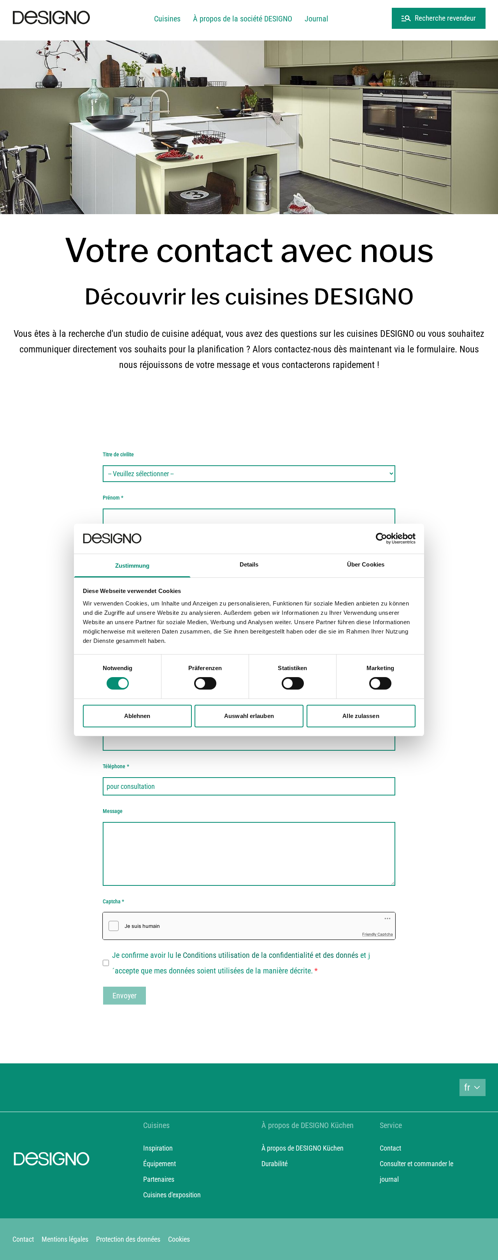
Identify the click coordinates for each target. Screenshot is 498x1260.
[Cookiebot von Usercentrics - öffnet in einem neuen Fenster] (381, 538)
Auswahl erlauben (249, 716)
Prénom (113, 497)
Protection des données (128, 1239)
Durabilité (274, 1164)
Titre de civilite (118, 454)
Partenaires (158, 1179)
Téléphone (116, 766)
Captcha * (113, 901)
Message (113, 811)
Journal (316, 18)
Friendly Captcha (377, 934)
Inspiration (158, 1148)
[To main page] (51, 18)
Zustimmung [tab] (132, 565)
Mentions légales (65, 1239)
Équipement (159, 1164)
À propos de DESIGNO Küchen (302, 1148)
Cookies (179, 1239)
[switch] (205, 683)
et (270, 955)
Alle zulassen (360, 716)
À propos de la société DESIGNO (242, 18)
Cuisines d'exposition (172, 1195)
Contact (390, 1148)
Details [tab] (249, 564)
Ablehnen (137, 716)
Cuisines (167, 18)
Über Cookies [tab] (365, 564)
